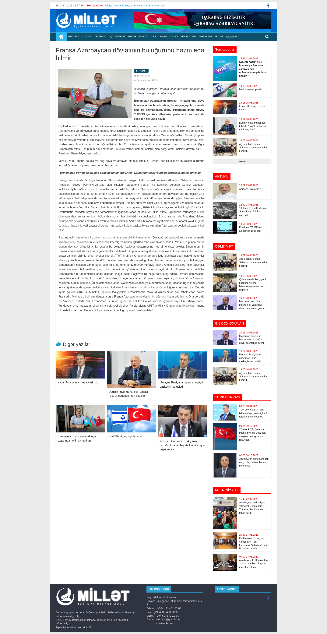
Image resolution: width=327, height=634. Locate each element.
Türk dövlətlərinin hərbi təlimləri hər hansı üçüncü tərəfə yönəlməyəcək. (253, 413)
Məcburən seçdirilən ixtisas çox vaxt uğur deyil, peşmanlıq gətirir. (252, 305)
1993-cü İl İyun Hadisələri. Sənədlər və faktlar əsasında (253, 211)
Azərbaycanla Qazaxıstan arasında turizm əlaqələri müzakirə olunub (253, 563)
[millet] (61, 37)
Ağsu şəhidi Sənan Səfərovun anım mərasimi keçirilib (253, 147)
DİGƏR (230, 36)
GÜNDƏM (73, 36)
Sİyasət (87, 36)
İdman (174, 36)
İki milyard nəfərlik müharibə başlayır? (127, 5)
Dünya (143, 36)
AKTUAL (219, 36)
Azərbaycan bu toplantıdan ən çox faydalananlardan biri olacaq (254, 462)
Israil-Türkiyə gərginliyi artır (125, 436)
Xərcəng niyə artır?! (250, 189)
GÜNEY (132, 36)
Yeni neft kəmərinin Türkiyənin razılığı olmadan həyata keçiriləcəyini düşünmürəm (182, 445)
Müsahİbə (205, 36)
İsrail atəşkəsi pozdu (250, 89)
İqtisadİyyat (117, 36)
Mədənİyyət (188, 36)
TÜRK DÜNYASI (158, 36)
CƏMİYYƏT (101, 36)
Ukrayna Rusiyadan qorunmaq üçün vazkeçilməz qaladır (250, 358)
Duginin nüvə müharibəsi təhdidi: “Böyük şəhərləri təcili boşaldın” (252, 126)
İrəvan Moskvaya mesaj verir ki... (78, 382)
